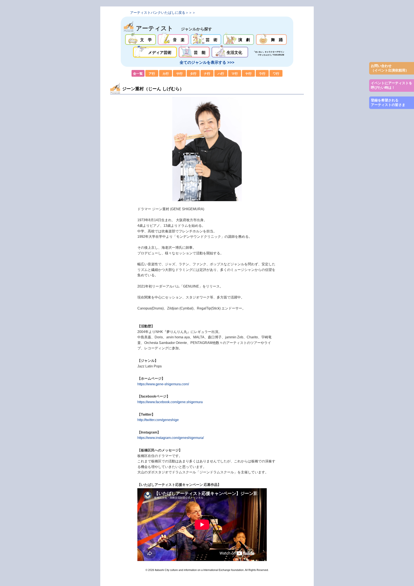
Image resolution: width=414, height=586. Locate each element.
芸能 (194, 52)
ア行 (151, 73)
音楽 (173, 39)
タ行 (193, 73)
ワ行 (276, 73)
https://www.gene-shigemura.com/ (163, 384)
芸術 (206, 39)
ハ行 (220, 73)
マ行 (234, 73)
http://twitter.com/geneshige (158, 420)
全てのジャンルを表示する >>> (207, 62)
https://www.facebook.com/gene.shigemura (170, 402)
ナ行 (207, 73)
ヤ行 (248, 73)
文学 (140, 39)
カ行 (165, 73)
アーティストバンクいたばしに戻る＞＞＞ (163, 12)
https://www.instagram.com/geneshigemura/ (170, 438)
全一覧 (138, 73)
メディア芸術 (155, 52)
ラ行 (262, 73)
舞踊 (271, 39)
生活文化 (229, 52)
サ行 (179, 73)
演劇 (238, 39)
